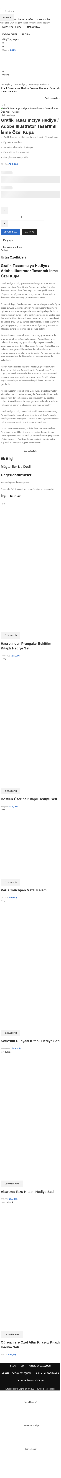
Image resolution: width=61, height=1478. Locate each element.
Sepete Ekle (10, 231)
